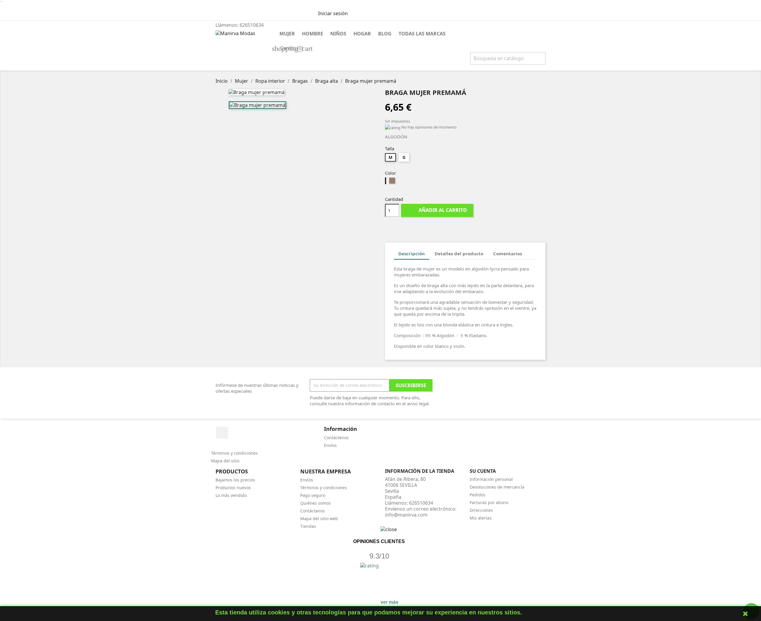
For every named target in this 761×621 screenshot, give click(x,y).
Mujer (287, 33)
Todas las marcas (422, 33)
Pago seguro (312, 495)
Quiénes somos (315, 503)
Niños (338, 33)
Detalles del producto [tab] (459, 253)
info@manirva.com (406, 514)
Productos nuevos (233, 487)
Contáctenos (336, 437)
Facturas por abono (489, 502)
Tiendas (308, 526)
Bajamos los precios (235, 480)
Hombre (312, 33)
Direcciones (481, 510)
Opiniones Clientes (379, 541)
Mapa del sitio (225, 461)
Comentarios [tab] (507, 253)
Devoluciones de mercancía (497, 487)
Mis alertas (481, 518)
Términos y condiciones (234, 453)
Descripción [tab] (411, 253)
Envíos (330, 445)
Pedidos (477, 495)
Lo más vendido (231, 495)
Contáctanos (312, 511)
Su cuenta (483, 471)
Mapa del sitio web (319, 518)
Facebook (222, 433)
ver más (389, 602)
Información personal (491, 479)
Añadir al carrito (437, 210)
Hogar (362, 33)
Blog (384, 33)
